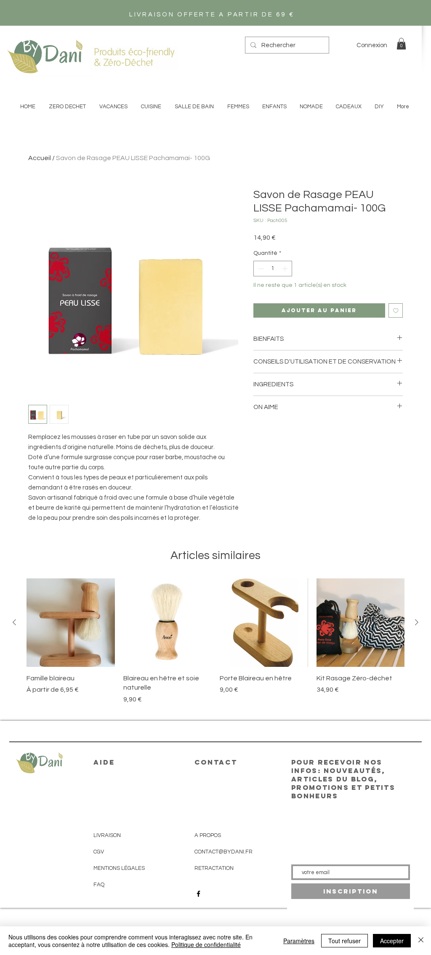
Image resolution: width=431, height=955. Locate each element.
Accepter (392, 940)
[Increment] (285, 268)
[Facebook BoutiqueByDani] (198, 894)
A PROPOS (207, 835)
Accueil (39, 158)
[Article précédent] (14, 622)
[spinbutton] (272, 268)
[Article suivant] (417, 622)
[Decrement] (260, 268)
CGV (98, 852)
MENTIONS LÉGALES (119, 868)
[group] (215, 646)
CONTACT (215, 762)
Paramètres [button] (298, 940)
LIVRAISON (107, 835)
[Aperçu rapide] (71, 622)
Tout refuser (344, 940)
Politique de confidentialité (206, 944)
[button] (401, 43)
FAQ (98, 885)
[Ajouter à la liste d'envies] (395, 310)
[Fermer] (421, 940)
